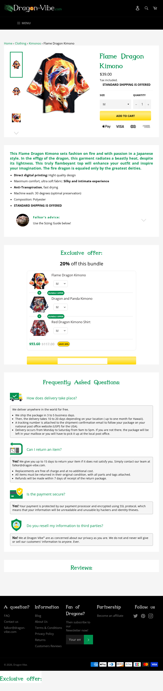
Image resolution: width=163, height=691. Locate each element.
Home (8, 43)
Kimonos (35, 43)
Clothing (20, 43)
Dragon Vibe (20, 664)
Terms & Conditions (48, 628)
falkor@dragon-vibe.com (14, 630)
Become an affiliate (110, 616)
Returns (40, 640)
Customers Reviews (48, 646)
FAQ (7, 616)
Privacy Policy (44, 634)
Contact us (11, 622)
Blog (38, 616)
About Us (41, 622)
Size (102, 95)
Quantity (139, 95)
